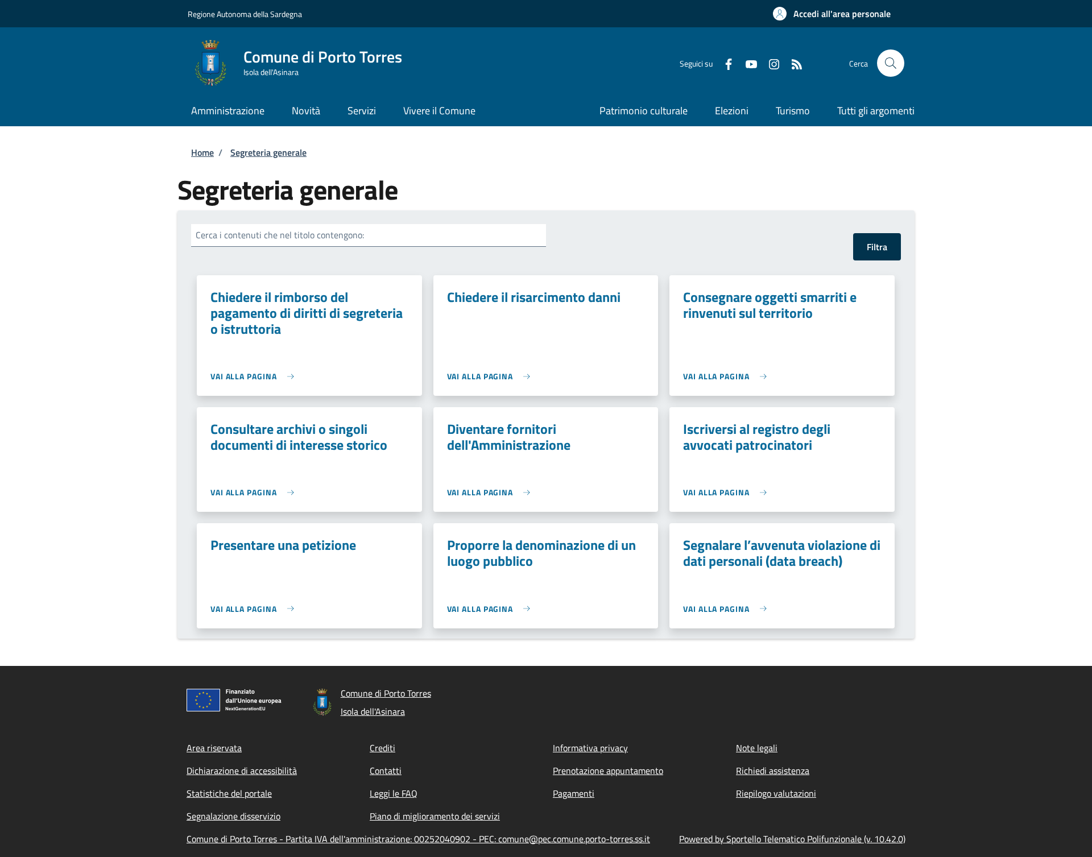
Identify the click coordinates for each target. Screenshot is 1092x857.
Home (202, 152)
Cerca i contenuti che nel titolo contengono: (280, 235)
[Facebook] (724, 63)
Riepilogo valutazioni (776, 793)
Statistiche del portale (229, 793)
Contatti (386, 770)
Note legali (756, 748)
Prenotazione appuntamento (608, 770)
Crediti (382, 748)
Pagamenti (573, 793)
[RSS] (792, 63)
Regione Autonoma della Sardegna (245, 14)
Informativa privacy (590, 748)
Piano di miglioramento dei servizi (435, 816)
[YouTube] (746, 63)
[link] (255, 376)
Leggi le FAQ (393, 793)
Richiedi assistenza (772, 770)
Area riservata (214, 748)
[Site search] (890, 63)
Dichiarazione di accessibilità (242, 770)
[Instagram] (769, 63)
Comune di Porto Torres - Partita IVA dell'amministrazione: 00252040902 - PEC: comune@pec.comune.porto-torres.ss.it (418, 839)
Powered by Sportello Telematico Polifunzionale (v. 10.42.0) (792, 839)
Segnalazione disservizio (233, 816)
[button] (831, 13)
